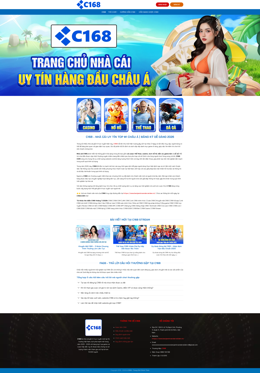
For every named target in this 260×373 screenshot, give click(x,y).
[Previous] (76, 243)
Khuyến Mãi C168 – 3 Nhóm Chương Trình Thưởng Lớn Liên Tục (93, 247)
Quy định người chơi (122, 334)
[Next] (183, 243)
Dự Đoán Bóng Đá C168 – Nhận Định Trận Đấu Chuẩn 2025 (166, 247)
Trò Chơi (112, 12)
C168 (104, 12)
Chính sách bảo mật (122, 338)
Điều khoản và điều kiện (124, 331)
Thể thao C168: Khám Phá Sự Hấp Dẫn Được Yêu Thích (130, 247)
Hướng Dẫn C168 (127, 12)
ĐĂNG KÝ (177, 4)
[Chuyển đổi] (79, 283)
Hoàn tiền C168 (120, 327)
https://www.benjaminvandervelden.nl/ (168, 339)
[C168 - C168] (98, 4)
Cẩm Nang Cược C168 (148, 12)
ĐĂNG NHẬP (162, 4)
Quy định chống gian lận (124, 342)
